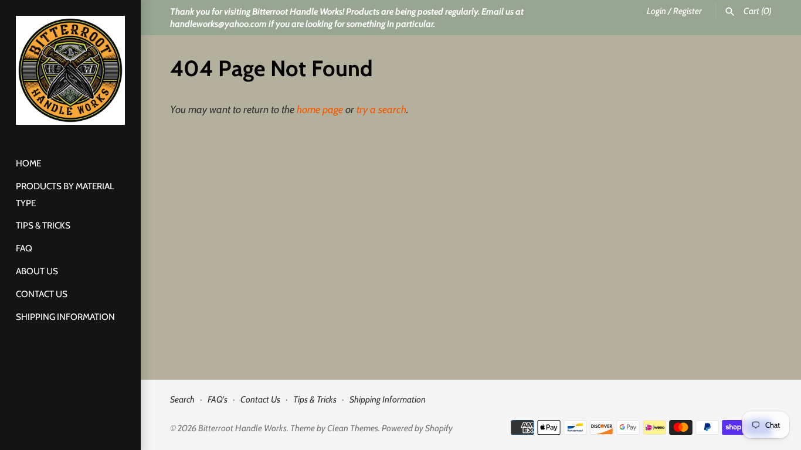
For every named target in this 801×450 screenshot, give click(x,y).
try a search (381, 109)
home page (320, 109)
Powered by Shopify (417, 428)
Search (182, 399)
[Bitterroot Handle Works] (70, 70)
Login (656, 10)
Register (687, 10)
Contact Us (41, 293)
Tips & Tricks (43, 225)
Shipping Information (65, 316)
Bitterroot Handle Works (242, 428)
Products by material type (65, 194)
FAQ (24, 248)
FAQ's (218, 399)
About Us (37, 271)
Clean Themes (352, 428)
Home (28, 163)
